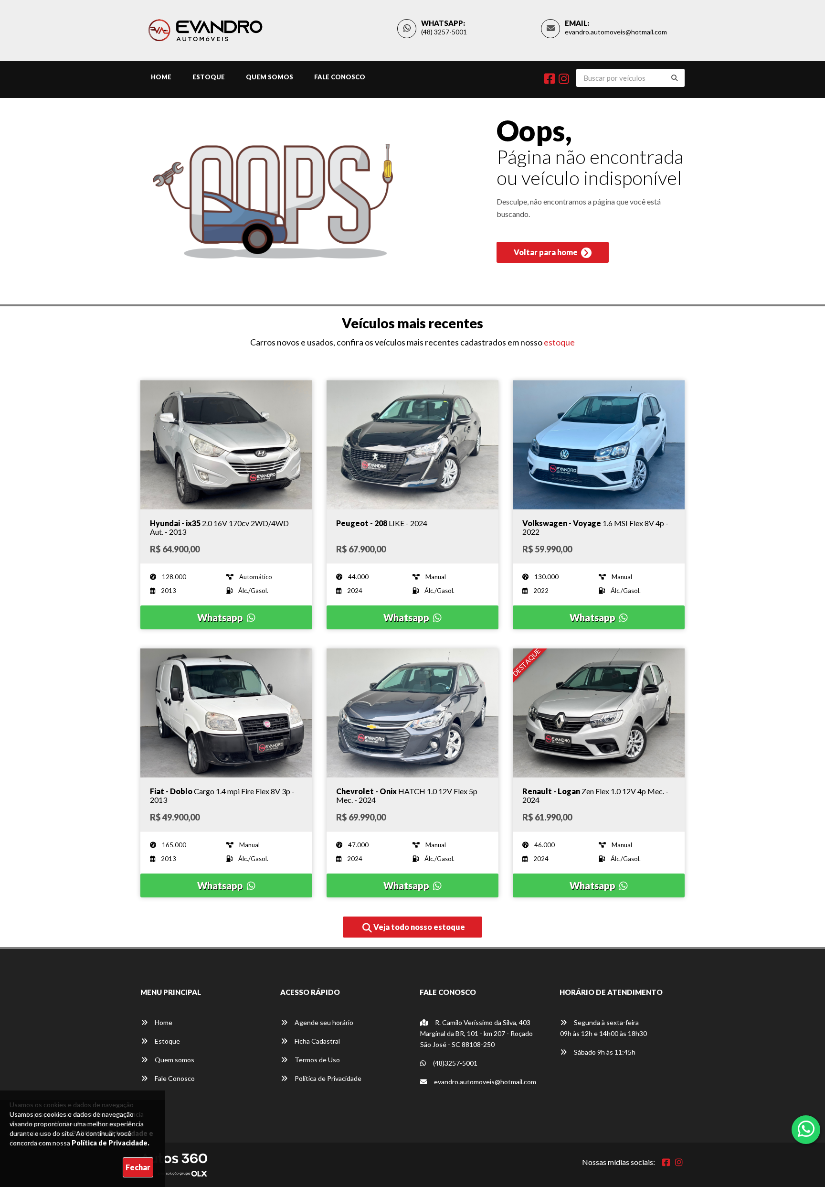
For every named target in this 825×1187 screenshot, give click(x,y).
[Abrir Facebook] (666, 1162)
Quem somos (173, 1060)
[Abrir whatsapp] (806, 1128)
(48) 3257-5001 (444, 32)
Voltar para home (546, 252)
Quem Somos (269, 77)
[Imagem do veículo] (226, 444)
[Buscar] (674, 78)
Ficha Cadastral (316, 1041)
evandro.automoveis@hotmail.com (616, 32)
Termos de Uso (316, 1060)
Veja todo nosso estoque (418, 926)
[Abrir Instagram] (679, 1162)
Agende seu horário (323, 1022)
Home (161, 77)
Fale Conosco (339, 77)
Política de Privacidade (327, 1078)
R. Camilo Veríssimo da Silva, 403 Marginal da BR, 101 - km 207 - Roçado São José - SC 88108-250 (476, 1033)
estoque (559, 342)
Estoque (208, 77)
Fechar (138, 1167)
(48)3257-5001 (454, 1063)
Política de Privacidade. (110, 1143)
